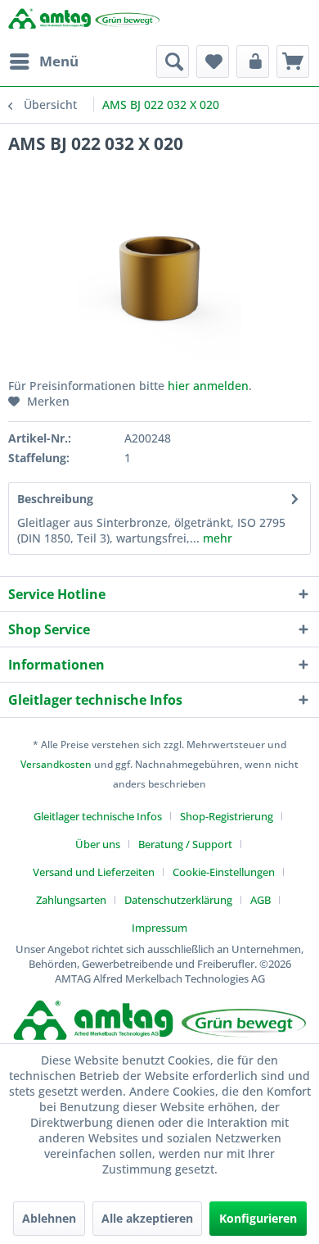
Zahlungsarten (71, 899)
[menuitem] (43, 61)
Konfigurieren (258, 1218)
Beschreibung (55, 498)
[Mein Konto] (252, 61)
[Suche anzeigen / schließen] (172, 61)
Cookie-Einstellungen (224, 872)
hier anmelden (208, 385)
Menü (59, 61)
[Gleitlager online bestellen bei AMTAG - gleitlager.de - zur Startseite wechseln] (84, 22)
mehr (216, 538)
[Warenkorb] (292, 61)
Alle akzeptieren (147, 1218)
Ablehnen (49, 1218)
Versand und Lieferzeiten (94, 872)
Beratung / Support (185, 844)
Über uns (97, 844)
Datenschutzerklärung (178, 899)
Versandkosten (56, 764)
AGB (260, 899)
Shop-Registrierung (226, 816)
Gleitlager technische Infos (98, 816)
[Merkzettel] (212, 61)
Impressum (159, 927)
